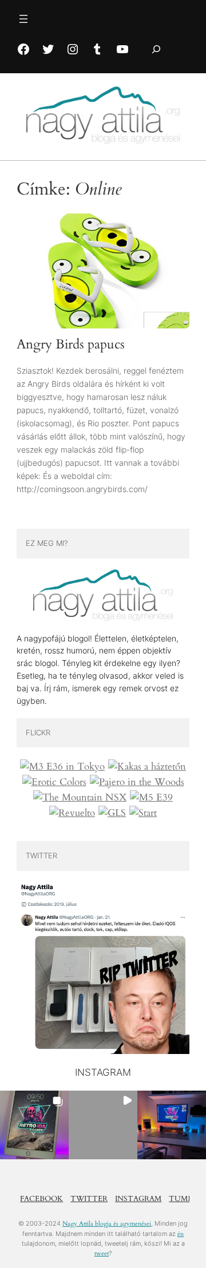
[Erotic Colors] (54, 782)
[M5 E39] (151, 797)
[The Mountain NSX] (79, 797)
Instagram (138, 1199)
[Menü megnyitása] (23, 19)
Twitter (89, 1199)
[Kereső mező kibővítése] (156, 49)
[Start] (143, 813)
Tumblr (186, 1199)
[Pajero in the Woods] (137, 782)
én (180, 1234)
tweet (101, 1253)
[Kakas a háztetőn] (147, 766)
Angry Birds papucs (71, 344)
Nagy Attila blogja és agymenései (106, 1223)
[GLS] (112, 813)
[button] (34, 1125)
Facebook (41, 1199)
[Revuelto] (72, 813)
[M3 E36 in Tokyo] (62, 766)
